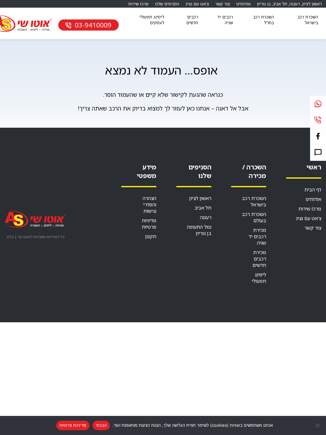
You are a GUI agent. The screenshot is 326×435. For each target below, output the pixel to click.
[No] (318, 425)
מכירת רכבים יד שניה (257, 236)
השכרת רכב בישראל (307, 19)
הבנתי (101, 425)
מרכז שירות (138, 4)
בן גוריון (264, 4)
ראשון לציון (312, 4)
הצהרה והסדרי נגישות (149, 204)
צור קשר (222, 4)
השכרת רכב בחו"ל (263, 19)
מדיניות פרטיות (149, 223)
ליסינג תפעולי (259, 277)
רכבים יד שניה (225, 19)
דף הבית (312, 189)
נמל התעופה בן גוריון (199, 230)
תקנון (150, 236)
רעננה (294, 4)
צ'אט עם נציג (197, 4)
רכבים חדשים (192, 19)
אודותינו (243, 4)
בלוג (10, 236)
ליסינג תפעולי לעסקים (151, 19)
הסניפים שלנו (167, 4)
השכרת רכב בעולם (254, 217)
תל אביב (280, 4)
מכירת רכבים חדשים (259, 258)
